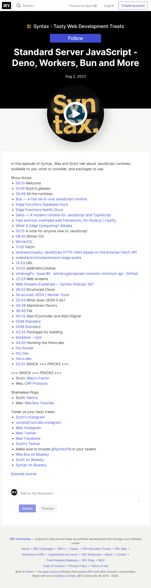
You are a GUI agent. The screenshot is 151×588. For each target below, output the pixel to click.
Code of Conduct (54, 566)
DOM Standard (28, 321)
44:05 (21, 343)
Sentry (32, 398)
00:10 (20, 183)
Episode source (23, 474)
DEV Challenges (43, 548)
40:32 (21, 316)
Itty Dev (22, 353)
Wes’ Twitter (26, 433)
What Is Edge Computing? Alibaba (44, 226)
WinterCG (24, 242)
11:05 (20, 247)
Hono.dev (24, 359)
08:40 (21, 236)
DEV (90, 571)
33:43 (21, 300)
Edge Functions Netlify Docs (39, 210)
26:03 (20, 289)
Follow (75, 38)
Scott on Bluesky (30, 460)
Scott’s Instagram (30, 417)
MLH (101, 560)
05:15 (20, 231)
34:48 (21, 305)
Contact (121, 554)
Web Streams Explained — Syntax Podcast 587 (55, 284)
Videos (74, 548)
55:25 (20, 364)
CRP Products (36, 383)
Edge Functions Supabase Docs (42, 204)
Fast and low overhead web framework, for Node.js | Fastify (66, 220)
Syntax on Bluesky (31, 465)
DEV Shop (88, 560)
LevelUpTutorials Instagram (38, 422)
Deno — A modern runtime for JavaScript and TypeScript (63, 215)
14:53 (20, 263)
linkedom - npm (29, 337)
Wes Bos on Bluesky (32, 454)
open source (51, 571)
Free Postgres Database (62, 560)
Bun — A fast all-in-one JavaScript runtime (51, 199)
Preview (48, 508)
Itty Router (25, 348)
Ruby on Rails (67, 575)
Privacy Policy (78, 566)
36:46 (21, 311)
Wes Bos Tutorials (39, 403)
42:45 (21, 332)
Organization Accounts (63, 554)
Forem (30, 571)
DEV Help (121, 548)
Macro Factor (38, 378)
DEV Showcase (91, 554)
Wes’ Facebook (28, 438)
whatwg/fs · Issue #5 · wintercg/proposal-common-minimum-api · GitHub (77, 273)
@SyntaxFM (61, 449)
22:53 (20, 279)
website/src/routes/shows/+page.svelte (48, 257)
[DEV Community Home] (6, 5)
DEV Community (20, 539)
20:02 (20, 268)
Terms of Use (99, 566)
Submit (27, 508)
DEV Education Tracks (97, 548)
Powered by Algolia (81, 5)
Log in (109, 5)
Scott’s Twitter (28, 444)
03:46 (21, 194)
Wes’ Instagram (28, 428)
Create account (133, 5)
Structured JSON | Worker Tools (42, 295)
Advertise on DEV (33, 554)
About (108, 554)
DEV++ (61, 548)
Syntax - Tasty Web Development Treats (78, 26)
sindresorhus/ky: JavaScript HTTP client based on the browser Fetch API (76, 252)
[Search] (19, 5)
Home (25, 548)
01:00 (20, 188)
